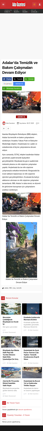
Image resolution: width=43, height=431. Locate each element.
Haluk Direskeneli (10, 332)
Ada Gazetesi (10, 123)
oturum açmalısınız (25, 409)
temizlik (19, 288)
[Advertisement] (21, 36)
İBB (10, 288)
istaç (14, 288)
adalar (6, 288)
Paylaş (9, 79)
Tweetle (19, 79)
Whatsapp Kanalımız (14, 88)
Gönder (31, 79)
